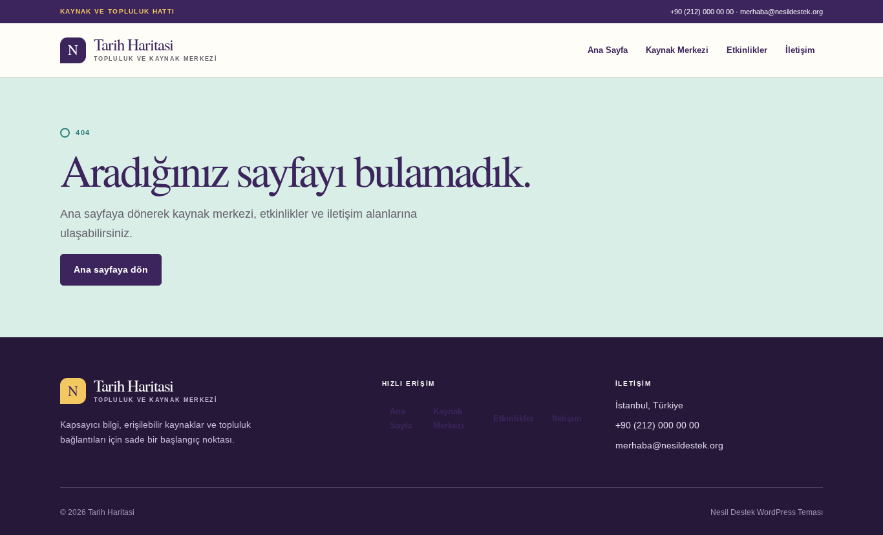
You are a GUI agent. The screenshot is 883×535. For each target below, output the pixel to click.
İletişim (800, 50)
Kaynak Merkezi (677, 50)
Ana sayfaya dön (111, 269)
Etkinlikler (747, 50)
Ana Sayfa (608, 50)
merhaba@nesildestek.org (781, 12)
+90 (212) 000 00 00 (702, 12)
